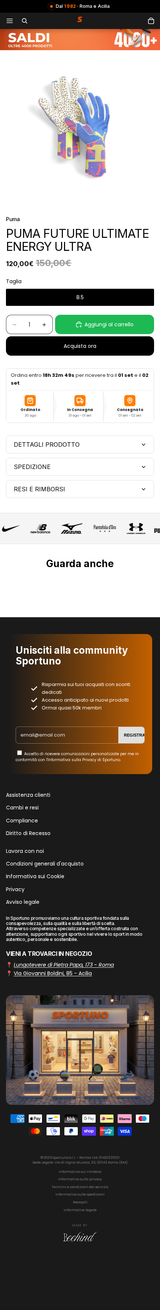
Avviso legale (22, 902)
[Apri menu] (9, 21)
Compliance (22, 820)
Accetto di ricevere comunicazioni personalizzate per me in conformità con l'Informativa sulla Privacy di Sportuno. (77, 757)
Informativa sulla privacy (80, 1179)
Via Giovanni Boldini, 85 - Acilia (53, 973)
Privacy (15, 889)
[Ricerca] (24, 21)
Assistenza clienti (28, 795)
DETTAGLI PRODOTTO (47, 444)
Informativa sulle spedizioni (80, 1194)
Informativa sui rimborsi (80, 1172)
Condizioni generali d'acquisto (45, 863)
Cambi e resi (22, 808)
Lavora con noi (25, 851)
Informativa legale (80, 1210)
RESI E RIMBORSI (39, 489)
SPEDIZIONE (32, 466)
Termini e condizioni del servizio (80, 1187)
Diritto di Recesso (28, 833)
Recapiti (80, 1202)
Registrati (136, 735)
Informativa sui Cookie (35, 876)
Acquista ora (80, 346)
